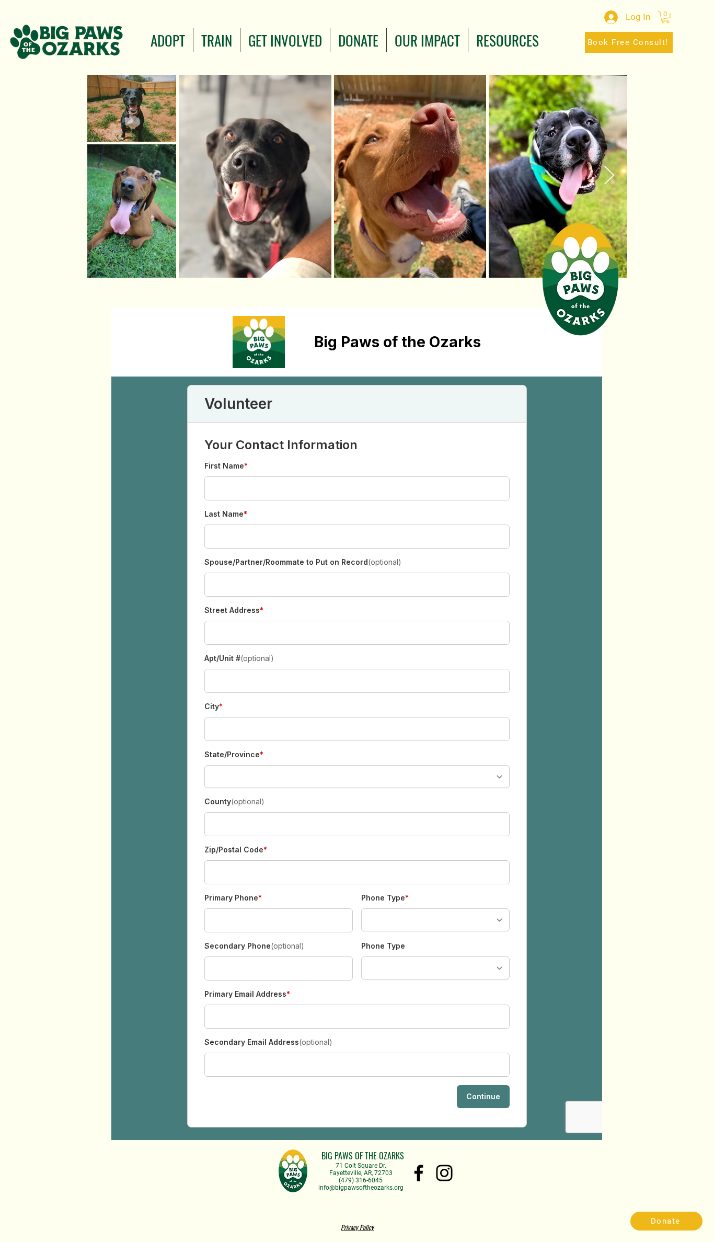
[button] (168, 40)
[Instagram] (444, 1173)
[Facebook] (419, 1173)
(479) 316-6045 (361, 1180)
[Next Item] (609, 176)
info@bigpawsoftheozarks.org (361, 1187)
